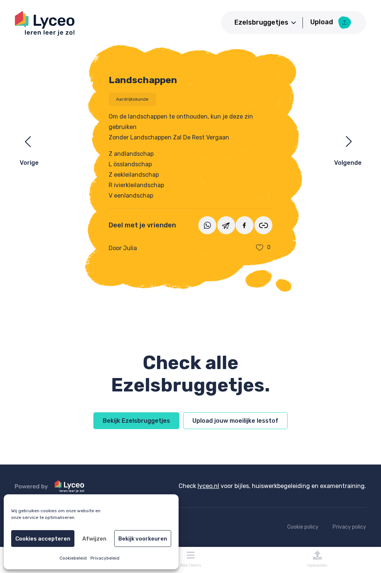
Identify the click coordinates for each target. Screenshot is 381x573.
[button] (293, 23)
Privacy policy (349, 527)
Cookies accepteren (42, 538)
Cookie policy (302, 527)
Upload (322, 22)
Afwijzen (94, 538)
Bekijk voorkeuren (142, 538)
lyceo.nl (208, 485)
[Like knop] (259, 247)
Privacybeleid (104, 558)
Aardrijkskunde (132, 99)
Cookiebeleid (73, 558)
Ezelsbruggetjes (261, 22)
